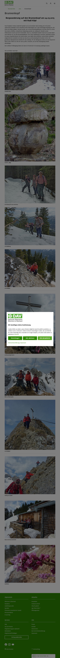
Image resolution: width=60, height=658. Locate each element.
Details (16, 334)
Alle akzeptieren (45, 338)
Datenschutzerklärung (13, 343)
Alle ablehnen (30, 338)
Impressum (23, 343)
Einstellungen (15, 338)
